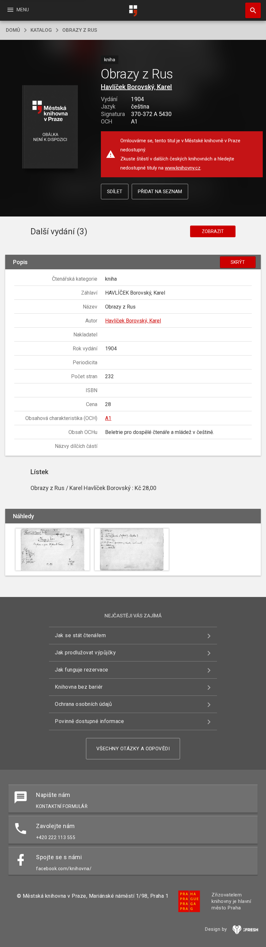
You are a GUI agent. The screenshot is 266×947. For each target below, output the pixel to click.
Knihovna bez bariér (79, 687)
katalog (41, 30)
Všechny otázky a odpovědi (133, 749)
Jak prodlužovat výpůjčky (85, 652)
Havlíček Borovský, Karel (136, 87)
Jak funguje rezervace (81, 670)
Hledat (251, 10)
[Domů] (133, 11)
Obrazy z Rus (79, 30)
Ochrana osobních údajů (83, 704)
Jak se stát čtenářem (80, 635)
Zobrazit (213, 231)
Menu (17, 10)
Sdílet (114, 191)
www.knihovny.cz (182, 168)
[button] (50, 127)
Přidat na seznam (160, 191)
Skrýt (238, 262)
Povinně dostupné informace (89, 721)
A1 (108, 418)
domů (13, 30)
